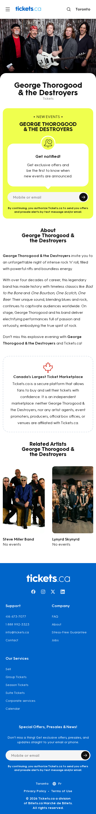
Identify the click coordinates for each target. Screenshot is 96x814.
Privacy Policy (35, 791)
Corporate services (20, 701)
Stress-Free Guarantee (69, 632)
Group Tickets (16, 677)
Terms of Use (61, 791)
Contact (12, 640)
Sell (8, 669)
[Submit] (83, 197)
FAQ (55, 616)
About (56, 624)
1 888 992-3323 (17, 624)
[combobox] (82, 9)
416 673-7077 (16, 616)
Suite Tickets (15, 693)
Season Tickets (17, 685)
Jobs (55, 640)
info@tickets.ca (17, 632)
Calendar (13, 709)
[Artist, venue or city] (69, 9)
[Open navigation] (8, 9)
